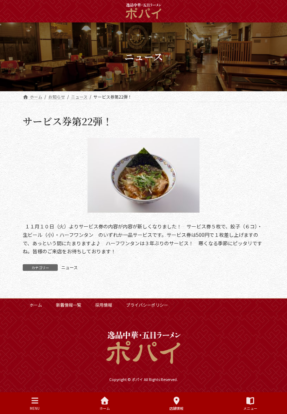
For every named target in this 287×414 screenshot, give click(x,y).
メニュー (250, 408)
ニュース (69, 267)
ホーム (35, 305)
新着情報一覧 (68, 305)
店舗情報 (176, 408)
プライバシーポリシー (147, 305)
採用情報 (103, 305)
